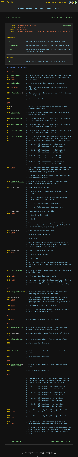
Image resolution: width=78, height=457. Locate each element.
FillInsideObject (14, 17)
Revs (56, 2)
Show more (67, 25)
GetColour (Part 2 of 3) (60, 17)
